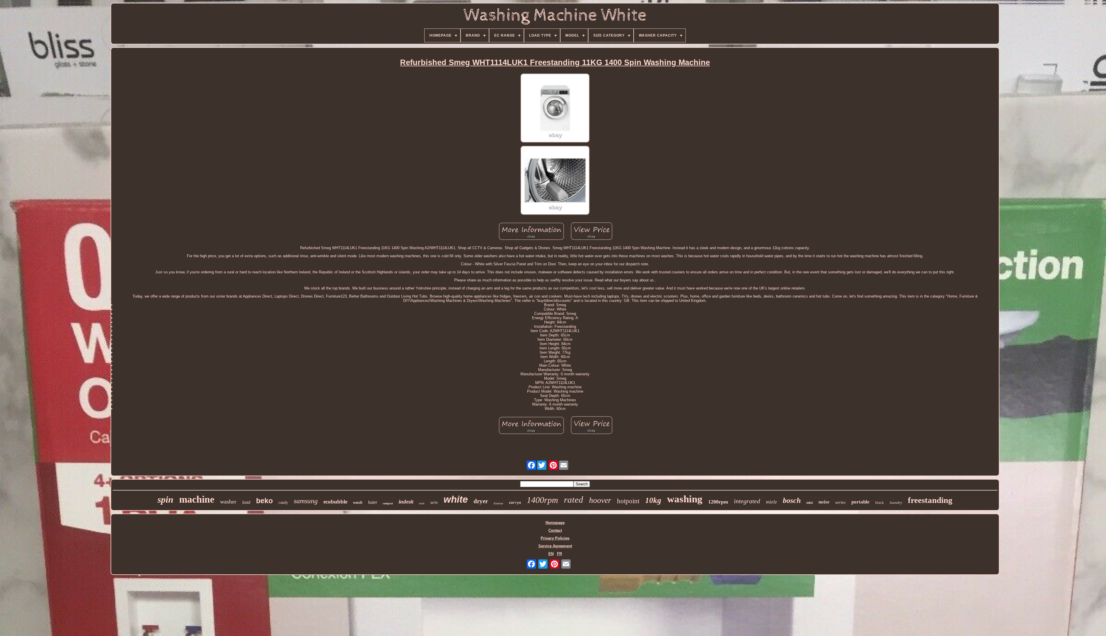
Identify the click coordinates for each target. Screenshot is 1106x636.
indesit (406, 502)
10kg (653, 500)
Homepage (555, 522)
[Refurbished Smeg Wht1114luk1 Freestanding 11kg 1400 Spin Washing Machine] (555, 108)
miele (771, 502)
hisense (498, 503)
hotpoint (628, 501)
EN (551, 554)
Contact (555, 530)
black (879, 502)
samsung (306, 501)
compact (388, 503)
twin (422, 503)
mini (809, 503)
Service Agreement (555, 546)
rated (573, 500)
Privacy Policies (555, 538)
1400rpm (542, 500)
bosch (792, 500)
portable (860, 502)
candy (283, 502)
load (246, 502)
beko (264, 501)
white (456, 499)
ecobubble (335, 502)
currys (515, 503)
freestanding (930, 500)
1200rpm (718, 502)
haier (372, 502)
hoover (600, 500)
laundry (896, 502)
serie (434, 502)
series (840, 502)
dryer (481, 501)
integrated (747, 501)
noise (824, 502)
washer (228, 501)
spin (165, 499)
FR (559, 554)
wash (357, 502)
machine (196, 499)
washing (684, 499)
